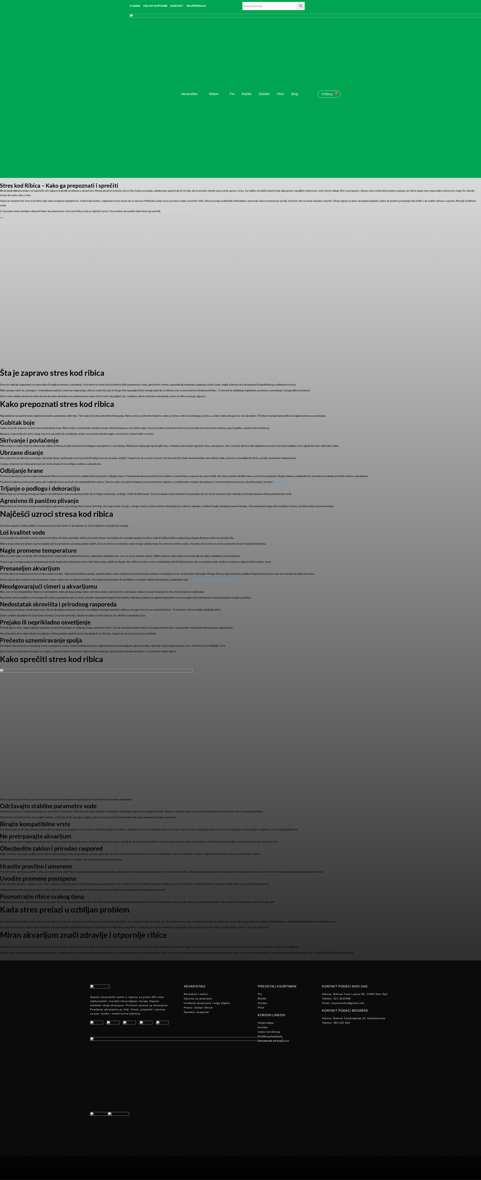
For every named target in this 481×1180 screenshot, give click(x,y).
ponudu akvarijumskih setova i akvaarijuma (213, 579)
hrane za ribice (281, 481)
